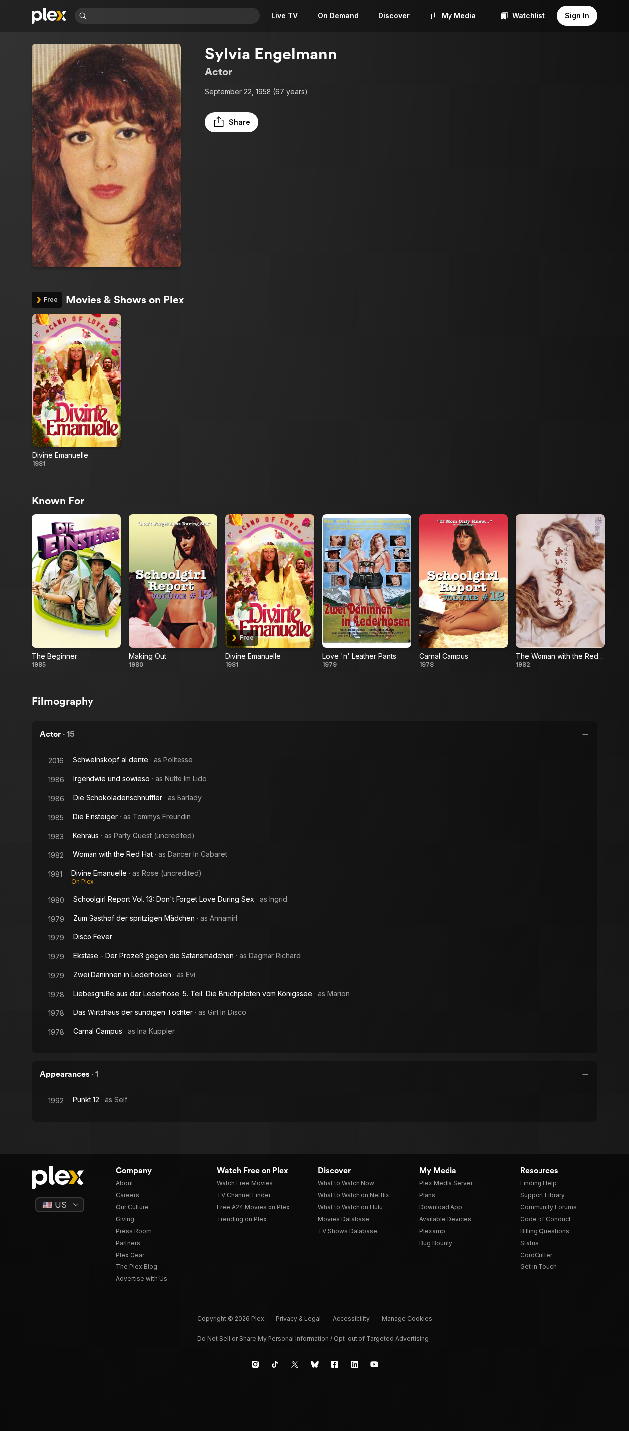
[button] (231, 122)
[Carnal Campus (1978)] (463, 591)
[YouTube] (374, 1364)
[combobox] (174, 16)
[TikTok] (275, 1364)
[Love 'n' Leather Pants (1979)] (366, 591)
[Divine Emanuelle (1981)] (76, 391)
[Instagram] (255, 1364)
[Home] (49, 16)
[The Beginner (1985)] (76, 591)
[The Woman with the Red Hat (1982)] (560, 591)
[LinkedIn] (354, 1364)
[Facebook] (335, 1364)
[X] (295, 1364)
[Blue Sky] (315, 1364)
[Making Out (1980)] (173, 591)
